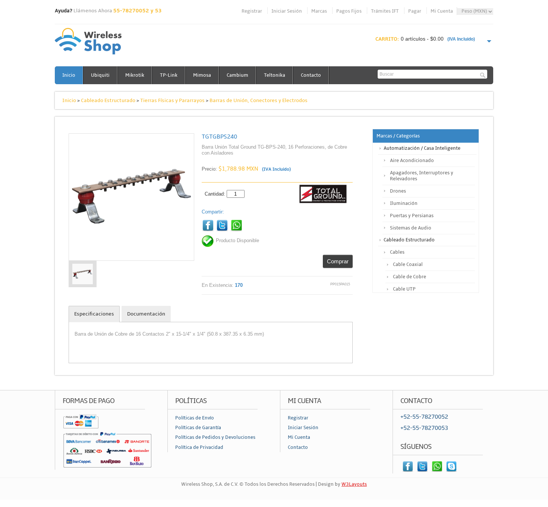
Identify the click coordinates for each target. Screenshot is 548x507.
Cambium (237, 75)
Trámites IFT (385, 11)
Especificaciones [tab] (94, 314)
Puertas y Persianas (412, 216)
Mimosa (202, 75)
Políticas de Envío (194, 418)
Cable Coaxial (408, 264)
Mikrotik (134, 75)
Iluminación (404, 203)
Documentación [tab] (146, 314)
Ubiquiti (100, 75)
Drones (398, 191)
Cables (397, 252)
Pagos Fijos (349, 11)
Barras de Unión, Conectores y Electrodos (259, 100)
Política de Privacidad (199, 447)
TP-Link (168, 75)
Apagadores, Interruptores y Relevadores (421, 176)
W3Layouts (354, 484)
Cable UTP (404, 289)
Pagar (414, 11)
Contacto (311, 75)
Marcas (319, 11)
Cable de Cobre (409, 277)
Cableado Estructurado (108, 100)
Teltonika (274, 75)
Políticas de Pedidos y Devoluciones (215, 437)
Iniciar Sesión (286, 11)
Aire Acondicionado (412, 161)
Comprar (338, 261)
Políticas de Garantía (198, 428)
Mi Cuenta (442, 11)
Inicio (68, 75)
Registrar (252, 11)
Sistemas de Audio (410, 228)
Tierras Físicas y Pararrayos (172, 100)
